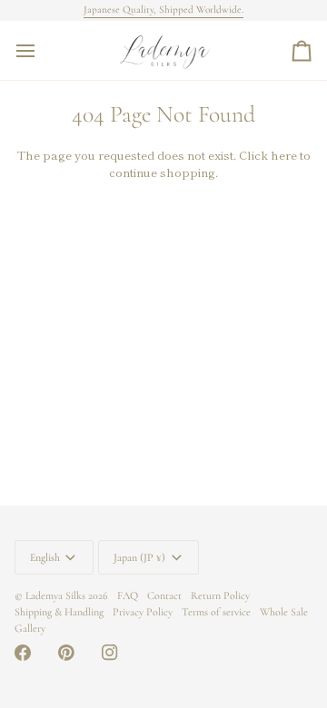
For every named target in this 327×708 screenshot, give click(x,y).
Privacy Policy (143, 611)
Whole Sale (284, 611)
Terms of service (216, 611)
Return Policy (220, 595)
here (284, 154)
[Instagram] (110, 652)
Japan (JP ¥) (139, 557)
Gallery (30, 628)
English (45, 557)
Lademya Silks (55, 595)
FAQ (127, 595)
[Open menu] (42, 50)
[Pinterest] (66, 652)
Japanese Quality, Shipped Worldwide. (163, 9)
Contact (164, 595)
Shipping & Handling (59, 611)
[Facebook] (23, 652)
